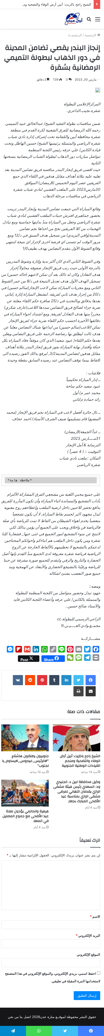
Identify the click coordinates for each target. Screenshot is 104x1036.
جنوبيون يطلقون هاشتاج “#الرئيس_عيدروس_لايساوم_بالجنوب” (25, 761)
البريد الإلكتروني (88, 935)
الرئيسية (91, 35)
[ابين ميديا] (74, 19)
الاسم (95, 916)
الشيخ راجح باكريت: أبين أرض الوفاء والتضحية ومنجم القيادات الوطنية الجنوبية (80, 761)
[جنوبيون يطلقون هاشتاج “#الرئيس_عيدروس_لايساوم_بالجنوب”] (25, 737)
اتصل (27, 1017)
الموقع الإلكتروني (88, 954)
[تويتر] (78, 680)
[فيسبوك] (91, 680)
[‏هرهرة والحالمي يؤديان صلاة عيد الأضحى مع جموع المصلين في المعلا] (25, 793)
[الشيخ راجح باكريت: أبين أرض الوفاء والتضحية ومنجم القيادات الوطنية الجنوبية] (76, 737)
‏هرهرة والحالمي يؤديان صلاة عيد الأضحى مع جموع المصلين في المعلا (26, 816)
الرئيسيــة (75, 35)
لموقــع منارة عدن (53, 1017)
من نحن (13, 1017)
